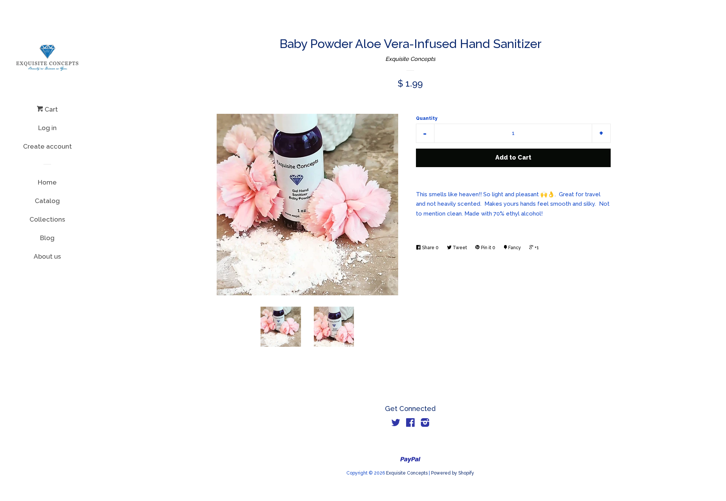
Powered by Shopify (452, 473)
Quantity (426, 118)
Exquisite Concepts (410, 59)
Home (47, 182)
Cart (50, 109)
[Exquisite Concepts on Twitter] (395, 424)
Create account (47, 146)
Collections (47, 219)
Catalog (47, 201)
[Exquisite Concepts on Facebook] (410, 424)
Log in (47, 128)
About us (47, 256)
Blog (47, 238)
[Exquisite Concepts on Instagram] (425, 424)
